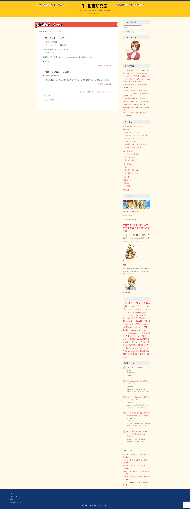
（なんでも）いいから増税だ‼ (135, 367)
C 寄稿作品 (126, 129)
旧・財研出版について (137, 5)
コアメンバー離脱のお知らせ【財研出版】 (135, 113)
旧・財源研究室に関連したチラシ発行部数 (135, 84)
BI (125, 303)
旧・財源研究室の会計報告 (130, 90)
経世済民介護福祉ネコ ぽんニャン (135, 147)
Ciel (125, 265)
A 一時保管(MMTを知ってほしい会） (133, 126)
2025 (124, 454)
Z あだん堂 (126, 190)
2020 (124, 482)
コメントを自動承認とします (131, 70)
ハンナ (127, 292)
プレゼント (138, 315)
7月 (141, 465)
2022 (124, 471)
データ (139, 312)
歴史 (126, 339)
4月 (134, 460)
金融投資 (144, 351)
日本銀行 (130, 336)
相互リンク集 (127, 215)
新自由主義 (135, 333)
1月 (128, 460)
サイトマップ (13, 496)
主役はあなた (133, 318)
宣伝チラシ (138, 327)
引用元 (100, 65)
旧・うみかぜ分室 (130, 157)
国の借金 (131, 324)
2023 (124, 465)
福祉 (128, 342)
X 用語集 (51, 100)
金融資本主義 (132, 354)
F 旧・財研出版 (127, 164)
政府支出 (138, 330)
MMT (131, 303)
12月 (128, 457)
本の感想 (143, 336)
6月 (139, 465)
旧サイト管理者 (129, 160)
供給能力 (58, 75)
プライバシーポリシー (16, 502)
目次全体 (106, 65)
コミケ (141, 309)
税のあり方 (138, 342)
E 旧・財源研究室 (128, 151)
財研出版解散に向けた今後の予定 (132, 107)
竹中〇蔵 (130, 348)
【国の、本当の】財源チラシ (133, 154)
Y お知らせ (126, 183)
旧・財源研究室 (93, 6)
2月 (130, 460)
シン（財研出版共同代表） (136, 434)
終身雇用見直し (139, 348)
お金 (140, 302)
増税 (129, 327)
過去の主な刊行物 (47, 5)
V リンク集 (126, 177)
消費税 (135, 339)
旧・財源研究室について (123, 5)
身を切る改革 (133, 351)
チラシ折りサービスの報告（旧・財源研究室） (136, 93)
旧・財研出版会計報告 (129, 98)
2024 (124, 460)
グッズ (130, 310)
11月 (125, 462)
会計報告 (127, 186)
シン (132, 399)
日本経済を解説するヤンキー (133, 170)
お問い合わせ (13, 499)
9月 (146, 465)
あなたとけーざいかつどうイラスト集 (136, 135)
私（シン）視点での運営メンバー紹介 (138, 431)
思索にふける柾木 (130, 141)
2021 (124, 477)
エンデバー (58, 31)
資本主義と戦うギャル (131, 173)
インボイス (136, 307)
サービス (54, 45)
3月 (132, 454)
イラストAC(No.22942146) (104, 92)
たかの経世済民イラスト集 (133, 138)
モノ (47, 42)
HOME (39, 5)
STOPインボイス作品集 (132, 132)
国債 (139, 324)
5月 (137, 460)
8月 (144, 465)
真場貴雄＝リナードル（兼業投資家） (136, 144)
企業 (144, 318)
